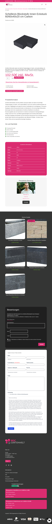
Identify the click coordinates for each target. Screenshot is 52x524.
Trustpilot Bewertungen (17, 484)
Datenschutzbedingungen (23, 394)
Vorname (9, 359)
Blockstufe (19, 170)
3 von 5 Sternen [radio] (9, 320)
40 (17, 152)
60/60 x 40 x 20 (19, 165)
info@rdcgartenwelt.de (10, 457)
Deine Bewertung (10, 319)
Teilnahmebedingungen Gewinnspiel (11, 480)
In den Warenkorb (19, 77)
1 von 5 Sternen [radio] (7, 320)
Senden (41, 344)
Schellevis (18, 160)
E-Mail (8, 335)
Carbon (18, 168)
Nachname (28, 359)
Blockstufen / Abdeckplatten (23, 8)
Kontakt (26, 202)
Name (8, 331)
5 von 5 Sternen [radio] (12, 320)
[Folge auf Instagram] (11, 465)
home (6, 8)
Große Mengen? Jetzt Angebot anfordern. (14, 90)
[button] (45, 25)
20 (17, 157)
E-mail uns (26, 196)
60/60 (18, 155)
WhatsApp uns (26, 194)
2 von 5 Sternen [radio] (8, 320)
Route (7, 461)
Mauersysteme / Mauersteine (13, 8)
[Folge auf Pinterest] (9, 465)
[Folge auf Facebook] (6, 465)
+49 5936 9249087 (9, 456)
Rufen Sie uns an (26, 198)
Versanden (11, 428)
